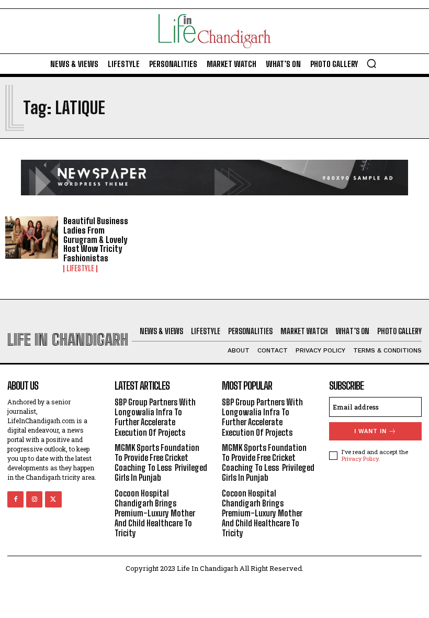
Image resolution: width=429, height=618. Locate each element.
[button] (371, 63)
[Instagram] (34, 499)
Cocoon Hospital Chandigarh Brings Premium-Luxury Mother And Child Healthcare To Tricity (155, 513)
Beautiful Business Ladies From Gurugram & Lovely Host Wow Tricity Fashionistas (95, 239)
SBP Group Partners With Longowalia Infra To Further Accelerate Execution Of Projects (155, 417)
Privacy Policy (360, 458)
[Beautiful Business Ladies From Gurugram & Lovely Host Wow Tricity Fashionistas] (31, 237)
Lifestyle (80, 268)
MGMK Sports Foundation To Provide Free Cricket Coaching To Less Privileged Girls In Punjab (161, 463)
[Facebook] (15, 499)
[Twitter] (53, 499)
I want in (370, 431)
